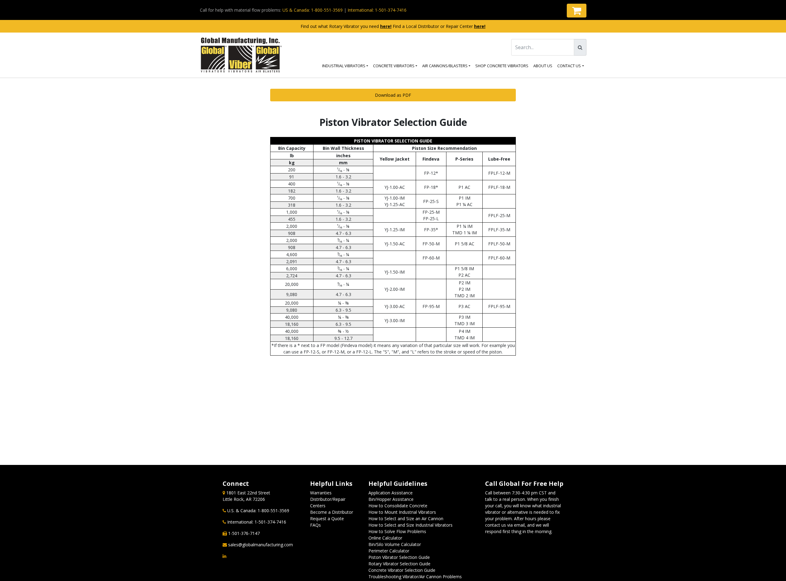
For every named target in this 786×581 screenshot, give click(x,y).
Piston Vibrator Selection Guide (399, 557)
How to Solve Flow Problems (397, 531)
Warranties (321, 493)
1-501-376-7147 (244, 533)
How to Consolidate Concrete (397, 506)
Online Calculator (385, 538)
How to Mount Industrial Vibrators (402, 512)
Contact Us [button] (569, 65)
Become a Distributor (331, 512)
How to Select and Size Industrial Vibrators (410, 525)
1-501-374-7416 (270, 522)
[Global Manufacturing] (241, 55)
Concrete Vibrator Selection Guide (401, 570)
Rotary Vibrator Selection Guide (399, 564)
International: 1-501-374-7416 (377, 10)
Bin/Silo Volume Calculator (394, 544)
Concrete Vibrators (393, 65)
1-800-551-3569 (273, 510)
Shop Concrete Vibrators (501, 65)
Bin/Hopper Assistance (391, 499)
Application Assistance (390, 493)
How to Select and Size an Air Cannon (405, 518)
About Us (542, 65)
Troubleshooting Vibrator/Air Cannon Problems (415, 576)
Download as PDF (393, 95)
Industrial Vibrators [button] (343, 65)
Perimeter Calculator (388, 551)
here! (385, 26)
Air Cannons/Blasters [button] (445, 65)
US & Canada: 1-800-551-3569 (312, 10)
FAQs (315, 525)
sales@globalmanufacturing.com (260, 545)
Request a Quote (327, 518)
